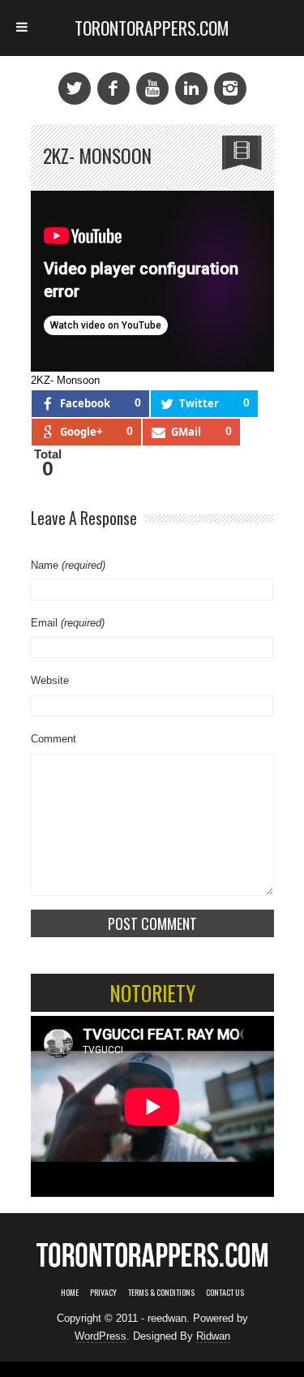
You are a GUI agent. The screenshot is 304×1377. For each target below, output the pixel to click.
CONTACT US (225, 1292)
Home (70, 1292)
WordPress (100, 1336)
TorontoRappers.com (152, 28)
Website (50, 680)
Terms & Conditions (161, 1292)
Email (68, 623)
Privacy (103, 1292)
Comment (53, 739)
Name (68, 565)
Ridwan (213, 1336)
